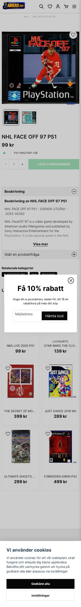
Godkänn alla (40, 583)
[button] (71, 281)
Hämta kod (54, 316)
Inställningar (41, 595)
